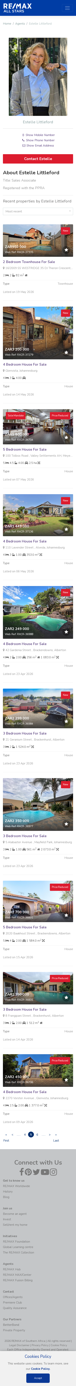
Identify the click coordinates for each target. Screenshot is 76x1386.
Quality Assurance (15, 1308)
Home (7, 24)
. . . (18, 1135)
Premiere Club (12, 1303)
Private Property (14, 1330)
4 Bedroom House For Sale (25, 364)
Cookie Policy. (40, 1369)
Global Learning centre (18, 1247)
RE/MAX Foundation (16, 1242)
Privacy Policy (40, 1345)
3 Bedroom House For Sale (25, 733)
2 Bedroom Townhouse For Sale (29, 261)
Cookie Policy (59, 1345)
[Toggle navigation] (67, 8)
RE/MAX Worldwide (16, 1186)
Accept (38, 1378)
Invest (7, 1219)
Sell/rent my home (15, 1225)
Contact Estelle (38, 158)
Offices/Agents (13, 1297)
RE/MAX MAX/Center (17, 1275)
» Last (56, 1135)
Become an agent (15, 1214)
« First (6, 1135)
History (8, 1192)
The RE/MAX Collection (18, 1252)
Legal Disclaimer (19, 1345)
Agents (20, 24)
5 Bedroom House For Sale (25, 449)
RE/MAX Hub (12, 1269)
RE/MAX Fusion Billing (18, 1280)
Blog (6, 1197)
